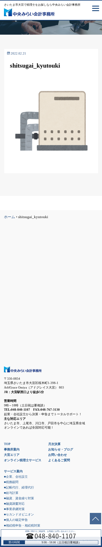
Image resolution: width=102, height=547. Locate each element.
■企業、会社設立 (16, 476)
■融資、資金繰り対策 (19, 498)
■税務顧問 (11, 482)
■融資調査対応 (14, 503)
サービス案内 (13, 471)
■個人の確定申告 (16, 519)
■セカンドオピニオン (19, 514)
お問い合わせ (57, 454)
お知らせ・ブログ (60, 449)
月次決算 (54, 444)
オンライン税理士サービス (22, 460)
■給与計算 (11, 492)
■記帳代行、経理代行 (19, 487)
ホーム (9, 217)
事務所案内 (12, 449)
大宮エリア (12, 454)
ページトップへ (95, 518)
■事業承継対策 (14, 509)
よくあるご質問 (59, 460)
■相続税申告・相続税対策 (22, 525)
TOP (7, 444)
